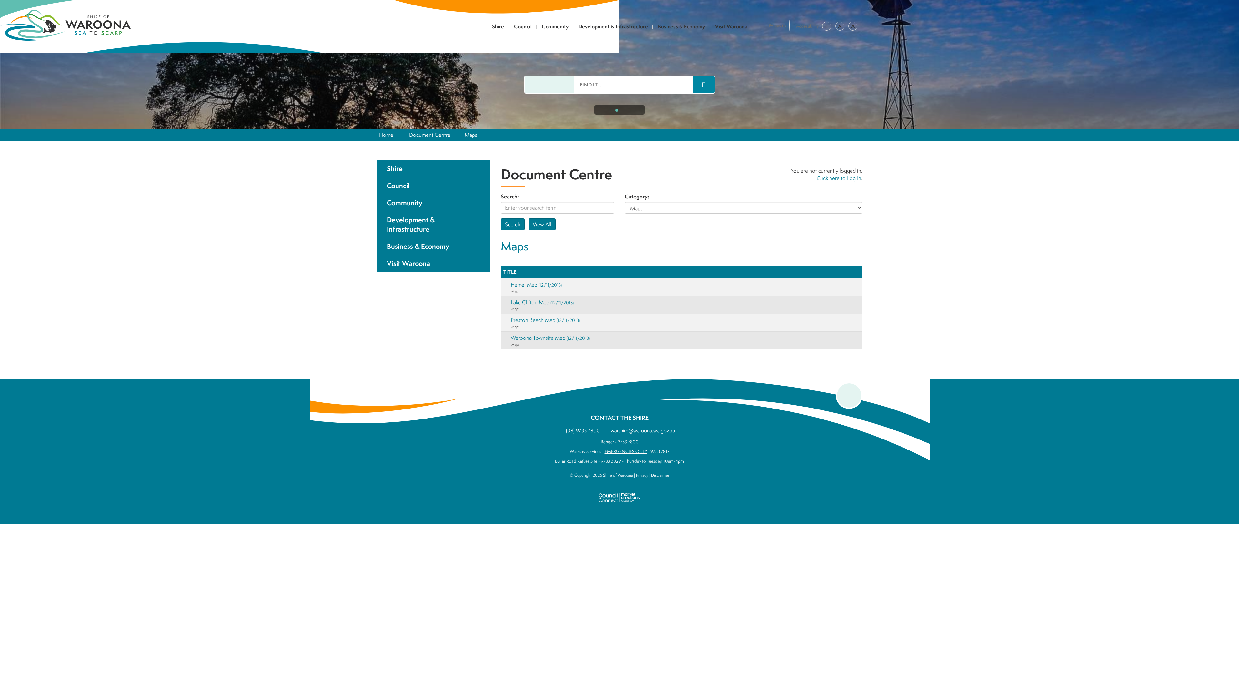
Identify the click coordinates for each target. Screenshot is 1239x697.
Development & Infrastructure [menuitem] (411, 224)
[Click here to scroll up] (849, 395)
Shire (498, 27)
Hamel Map (536, 284)
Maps (471, 134)
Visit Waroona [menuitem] (408, 263)
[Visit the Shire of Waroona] (65, 24)
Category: (637, 196)
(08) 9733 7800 (583, 430)
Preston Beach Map (545, 320)
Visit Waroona (731, 27)
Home (386, 134)
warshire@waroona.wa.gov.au (643, 430)
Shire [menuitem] (395, 168)
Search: (510, 196)
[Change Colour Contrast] (826, 26)
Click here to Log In (839, 178)
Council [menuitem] (398, 185)
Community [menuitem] (404, 202)
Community (555, 27)
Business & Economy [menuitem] (418, 246)
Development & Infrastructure (613, 27)
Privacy (642, 475)
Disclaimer (660, 475)
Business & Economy (681, 27)
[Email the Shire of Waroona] (537, 84)
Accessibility (807, 26)
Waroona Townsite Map (550, 337)
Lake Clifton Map (542, 302)
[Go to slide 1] (616, 110)
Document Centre (429, 134)
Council (523, 27)
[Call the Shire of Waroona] (561, 84)
